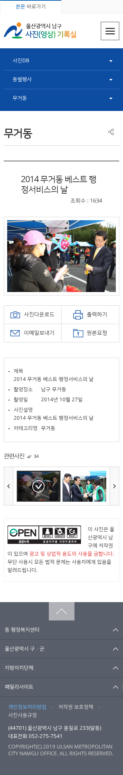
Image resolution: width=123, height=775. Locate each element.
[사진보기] (38, 486)
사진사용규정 (22, 715)
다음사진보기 (114, 486)
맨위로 (61, 611)
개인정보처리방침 (27, 707)
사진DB (21, 61)
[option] (61, 256)
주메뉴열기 (110, 31)
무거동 (20, 98)
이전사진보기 (8, 486)
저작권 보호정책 (75, 707)
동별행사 (22, 79)
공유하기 (111, 132)
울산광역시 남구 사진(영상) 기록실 (40, 30)
